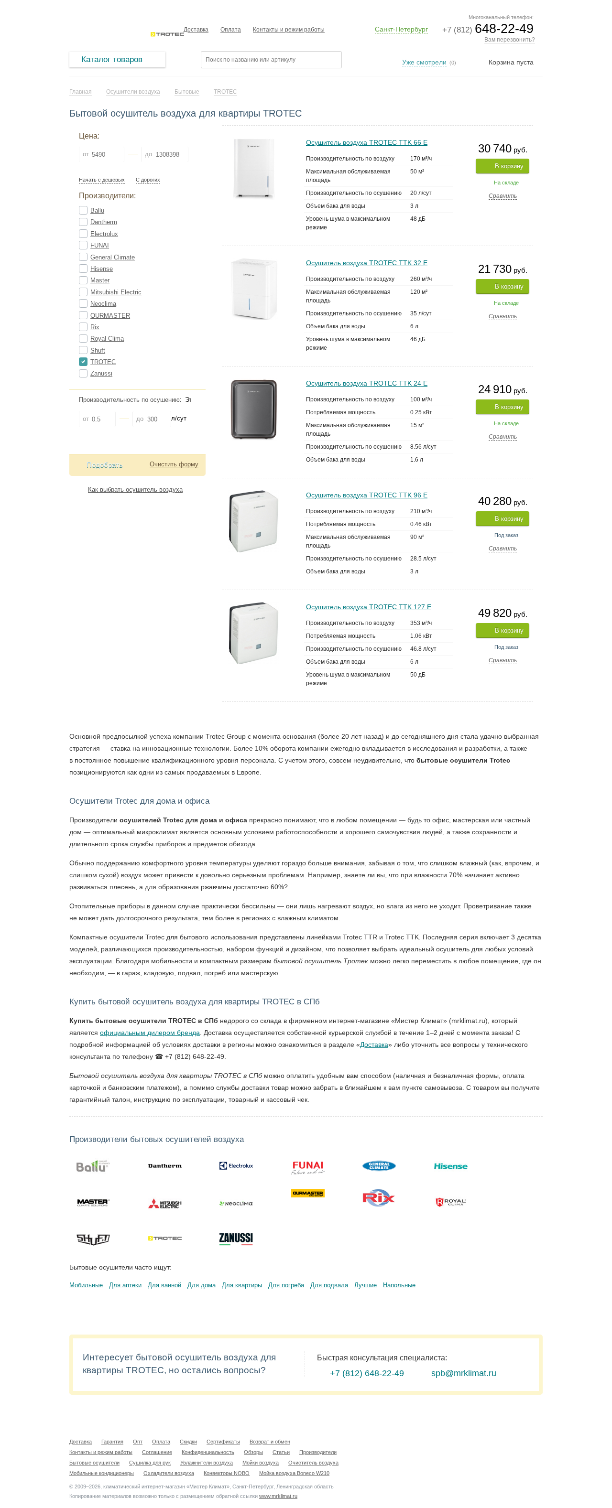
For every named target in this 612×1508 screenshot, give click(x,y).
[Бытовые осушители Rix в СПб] (379, 1198)
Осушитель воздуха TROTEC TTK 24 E (366, 383)
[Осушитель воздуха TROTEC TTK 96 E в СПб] (253, 494)
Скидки (188, 1441)
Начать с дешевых (102, 180)
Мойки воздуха (260, 1462)
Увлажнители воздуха (206, 1462)
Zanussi (101, 373)
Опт (137, 1441)
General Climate (112, 257)
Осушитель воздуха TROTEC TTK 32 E (366, 263)
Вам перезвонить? (509, 39)
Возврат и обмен (270, 1441)
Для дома (201, 1285)
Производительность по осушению (129, 399)
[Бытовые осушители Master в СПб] (93, 1202)
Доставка (196, 29)
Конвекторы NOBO (227, 1473)
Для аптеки (125, 1285)
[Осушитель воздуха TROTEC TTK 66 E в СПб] (254, 141)
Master (99, 280)
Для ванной (164, 1285)
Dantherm (103, 222)
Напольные (399, 1285)
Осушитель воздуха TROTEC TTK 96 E (366, 495)
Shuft (97, 350)
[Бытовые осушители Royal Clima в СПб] (451, 1202)
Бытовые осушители (94, 1462)
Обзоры (253, 1452)
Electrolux (104, 233)
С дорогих (148, 180)
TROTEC (103, 362)
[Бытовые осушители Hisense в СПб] (451, 1166)
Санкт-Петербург (401, 29)
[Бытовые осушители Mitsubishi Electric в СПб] (165, 1202)
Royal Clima (107, 338)
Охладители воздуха (168, 1473)
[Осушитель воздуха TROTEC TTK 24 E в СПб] (254, 382)
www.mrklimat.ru (278, 1496)
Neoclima (103, 303)
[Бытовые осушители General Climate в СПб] (379, 1166)
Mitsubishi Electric (116, 292)
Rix (94, 327)
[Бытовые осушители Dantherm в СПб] (165, 1166)
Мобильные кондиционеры (101, 1473)
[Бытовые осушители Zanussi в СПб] (236, 1238)
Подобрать (105, 465)
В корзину (509, 166)
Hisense (101, 268)
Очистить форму (174, 464)
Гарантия (112, 1441)
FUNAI (99, 245)
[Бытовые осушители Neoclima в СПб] (236, 1202)
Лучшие (365, 1285)
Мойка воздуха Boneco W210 (294, 1473)
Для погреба (286, 1285)
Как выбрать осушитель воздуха (135, 489)
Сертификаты (223, 1441)
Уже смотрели (424, 62)
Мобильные (86, 1285)
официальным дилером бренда (150, 1032)
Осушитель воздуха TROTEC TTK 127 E (368, 607)
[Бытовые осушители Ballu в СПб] (93, 1166)
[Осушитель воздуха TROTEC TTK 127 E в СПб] (253, 606)
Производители (318, 1452)
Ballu (97, 210)
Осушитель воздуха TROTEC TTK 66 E (366, 142)
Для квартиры (242, 1285)
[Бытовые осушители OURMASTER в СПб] (308, 1193)
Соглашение (157, 1452)
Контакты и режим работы (289, 29)
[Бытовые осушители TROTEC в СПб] (165, 1238)
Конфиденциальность (208, 1452)
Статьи (281, 1452)
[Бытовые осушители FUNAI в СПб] (308, 1166)
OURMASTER (110, 315)
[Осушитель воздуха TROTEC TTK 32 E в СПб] (254, 262)
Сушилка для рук (150, 1462)
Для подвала (329, 1285)
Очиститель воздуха (313, 1462)
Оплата (230, 29)
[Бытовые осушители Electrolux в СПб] (236, 1166)
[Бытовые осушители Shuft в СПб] (93, 1238)
